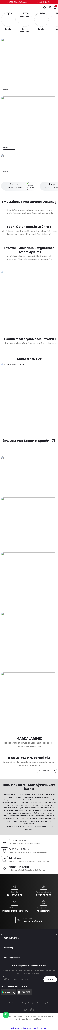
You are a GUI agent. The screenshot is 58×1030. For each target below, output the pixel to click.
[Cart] (55, 7)
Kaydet (50, 979)
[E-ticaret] (29, 1028)
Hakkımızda (13, 1003)
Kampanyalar (43, 1003)
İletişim (31, 1003)
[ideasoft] (14, 1028)
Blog (24, 1003)
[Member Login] (50, 7)
